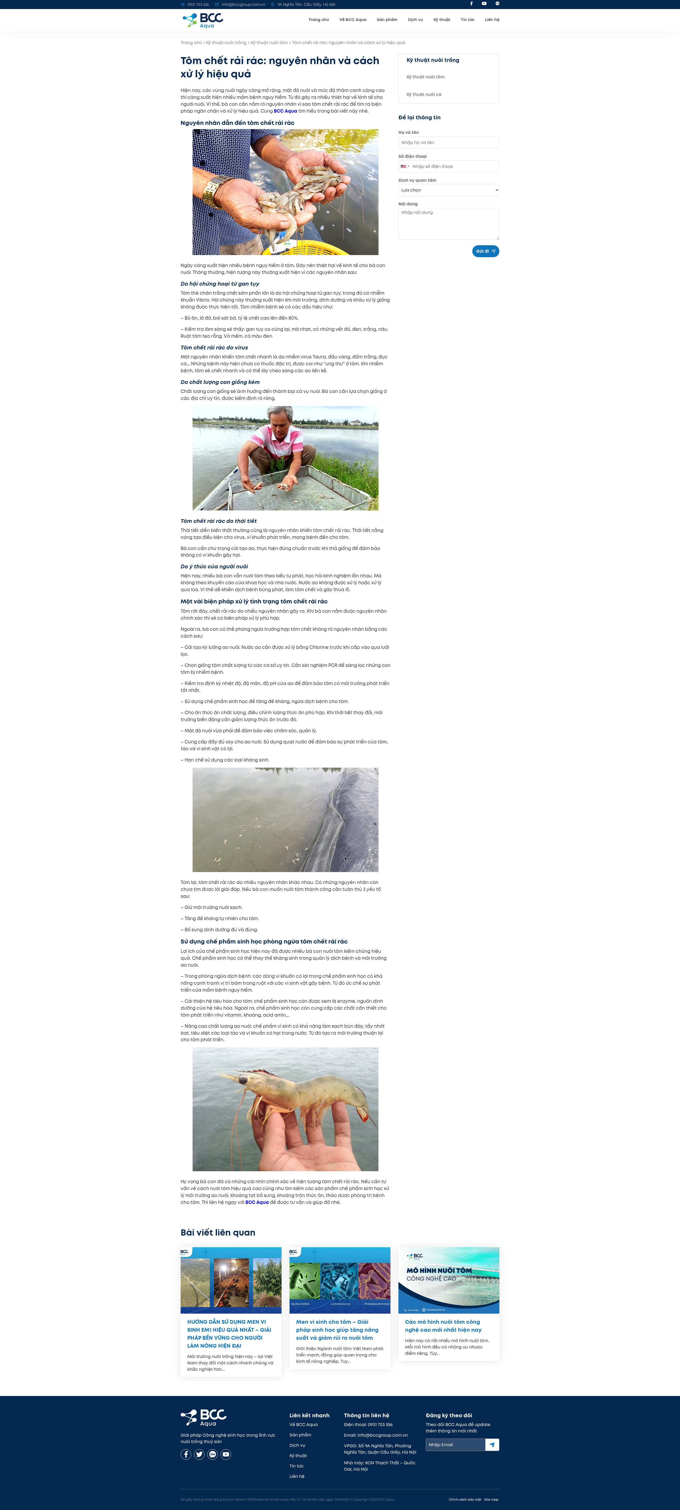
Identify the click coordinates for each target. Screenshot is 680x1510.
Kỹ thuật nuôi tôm (269, 43)
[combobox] (405, 166)
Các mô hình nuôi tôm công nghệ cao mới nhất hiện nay (443, 1326)
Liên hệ (492, 20)
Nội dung (408, 204)
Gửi (492, 1445)
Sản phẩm (387, 20)
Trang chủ (319, 20)
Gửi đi (482, 251)
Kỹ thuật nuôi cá (424, 94)
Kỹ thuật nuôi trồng (226, 43)
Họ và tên (408, 133)
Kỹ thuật (442, 20)
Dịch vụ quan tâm (417, 180)
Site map (491, 1499)
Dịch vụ (415, 20)
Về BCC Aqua (352, 20)
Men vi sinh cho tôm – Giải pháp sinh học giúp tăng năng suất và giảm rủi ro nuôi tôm (337, 1330)
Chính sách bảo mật (465, 1499)
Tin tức (467, 20)
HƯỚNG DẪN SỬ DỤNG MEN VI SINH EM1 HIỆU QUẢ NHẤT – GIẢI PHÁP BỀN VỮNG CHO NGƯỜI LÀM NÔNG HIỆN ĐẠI (229, 1334)
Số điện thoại (412, 156)
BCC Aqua (257, 1202)
